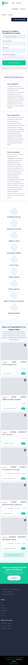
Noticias (4, 15)
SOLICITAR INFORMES (20, 20)
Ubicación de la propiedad (8, 54)
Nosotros (18, 3)
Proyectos (22, 9)
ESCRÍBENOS (14, 578)
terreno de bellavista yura (9, 364)
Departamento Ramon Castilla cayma (12, 504)
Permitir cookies (14, 663)
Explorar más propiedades (14, 555)
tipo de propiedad (6, 41)
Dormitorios (5, 47)
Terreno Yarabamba (7, 434)
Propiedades (15, 9)
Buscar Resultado (14, 63)
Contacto (10, 15)
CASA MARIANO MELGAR (9, 539)
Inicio (13, 3)
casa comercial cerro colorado (10, 469)
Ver (23, 373)
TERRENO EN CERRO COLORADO (11, 399)
